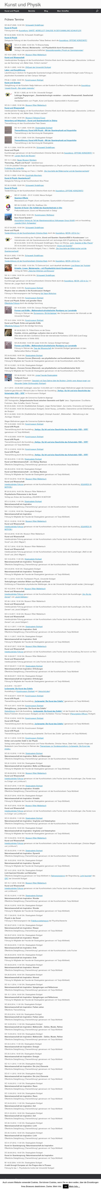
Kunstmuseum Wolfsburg (44, 215)
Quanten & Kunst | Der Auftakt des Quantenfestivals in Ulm (38, 207)
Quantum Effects (21, 198)
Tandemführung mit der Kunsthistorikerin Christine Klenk (26, 233)
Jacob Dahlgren (21, 597)
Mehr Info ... (74, 1186)
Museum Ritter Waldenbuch (36, 54)
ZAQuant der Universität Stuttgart (38, 67)
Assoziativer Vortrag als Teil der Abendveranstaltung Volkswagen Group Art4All (44, 220)
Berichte (31, 11)
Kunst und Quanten (64, 245)
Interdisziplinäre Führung (14, 484)
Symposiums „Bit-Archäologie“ (45, 313)
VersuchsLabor (44, 691)
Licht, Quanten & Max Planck (81, 243)
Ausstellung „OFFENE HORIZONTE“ (73, 40)
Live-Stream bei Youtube (80, 265)
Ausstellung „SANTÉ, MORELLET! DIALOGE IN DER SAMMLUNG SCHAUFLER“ (50, 30)
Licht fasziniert (85, 875)
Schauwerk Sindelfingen (35, 25)
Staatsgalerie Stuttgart (43, 127)
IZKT (6, 878)
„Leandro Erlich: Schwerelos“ (25, 223)
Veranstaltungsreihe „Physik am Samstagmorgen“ (64, 50)
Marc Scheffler (63, 11)
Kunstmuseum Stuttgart (34, 80)
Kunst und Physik (12, 11)
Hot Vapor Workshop (48, 293)
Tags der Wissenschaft (42, 348)
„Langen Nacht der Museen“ (24, 155)
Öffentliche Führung (12, 303)
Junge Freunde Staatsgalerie (46, 375)
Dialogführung (10, 711)
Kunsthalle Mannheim (34, 175)
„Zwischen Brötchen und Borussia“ (41, 271)
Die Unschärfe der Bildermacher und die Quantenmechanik (66, 171)
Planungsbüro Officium (79, 713)
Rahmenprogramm (58, 875)
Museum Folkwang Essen (35, 117)
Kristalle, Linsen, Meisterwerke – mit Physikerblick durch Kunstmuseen (43, 268)
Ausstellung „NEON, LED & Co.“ (67, 233)
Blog (46, 11)
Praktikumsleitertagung (40, 920)
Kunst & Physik (11, 27)
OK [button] (65, 1186)
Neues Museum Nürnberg (26, 160)
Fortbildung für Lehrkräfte (14, 168)
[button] (97, 11)
